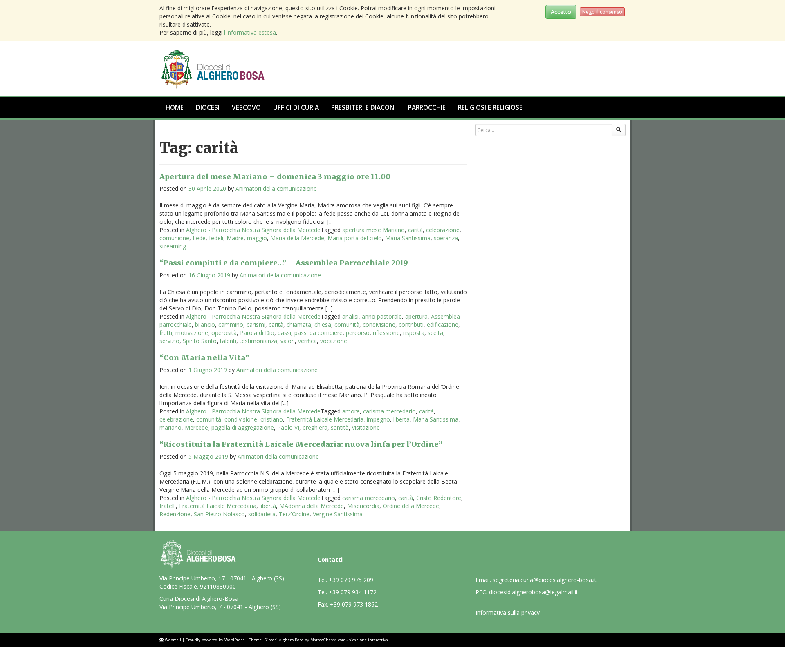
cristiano (271, 419)
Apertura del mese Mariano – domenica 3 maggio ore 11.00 (274, 176)
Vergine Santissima (338, 514)
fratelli (167, 506)
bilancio (205, 324)
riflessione (386, 333)
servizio (169, 341)
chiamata (299, 324)
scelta (435, 333)
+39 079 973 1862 (354, 604)
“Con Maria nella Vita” (204, 357)
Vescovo (246, 107)
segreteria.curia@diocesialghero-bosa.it (545, 580)
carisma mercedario (389, 411)
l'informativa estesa (250, 32)
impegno (378, 419)
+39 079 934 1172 (353, 592)
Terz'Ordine (294, 514)
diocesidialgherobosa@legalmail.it (533, 592)
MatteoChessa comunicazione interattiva (349, 640)
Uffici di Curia (296, 107)
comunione (174, 238)
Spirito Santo (200, 341)
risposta (413, 333)
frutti (165, 333)
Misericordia (363, 506)
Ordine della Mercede (411, 506)
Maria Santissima (408, 238)
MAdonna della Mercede (311, 506)
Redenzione (175, 514)
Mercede (196, 427)
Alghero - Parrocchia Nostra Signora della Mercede (253, 230)
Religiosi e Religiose (490, 107)
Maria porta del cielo (354, 238)
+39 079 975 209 (351, 580)
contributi (411, 324)
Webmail (173, 640)
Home (175, 107)
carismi (256, 324)
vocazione (333, 341)
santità (340, 427)
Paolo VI (288, 427)
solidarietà (262, 514)
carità (415, 230)
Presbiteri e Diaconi (363, 107)
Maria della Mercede (297, 238)
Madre (235, 238)
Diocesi (208, 107)
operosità (224, 333)
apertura (416, 316)
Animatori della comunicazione (276, 188)
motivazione (191, 333)
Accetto (561, 12)
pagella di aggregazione (242, 427)
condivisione (379, 324)
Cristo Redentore (438, 498)
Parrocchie (427, 107)
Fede (199, 238)
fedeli (216, 238)
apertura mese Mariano (373, 230)
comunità (346, 324)
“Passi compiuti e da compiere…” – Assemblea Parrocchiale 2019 (283, 263)
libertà (401, 419)
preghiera (315, 427)
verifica (307, 341)
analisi (350, 316)
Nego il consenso (602, 11)
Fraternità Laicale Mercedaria (324, 419)
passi (284, 333)
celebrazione (443, 230)
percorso (358, 333)
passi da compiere (318, 333)
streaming (172, 246)
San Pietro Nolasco (219, 514)
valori (287, 341)
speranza (446, 238)
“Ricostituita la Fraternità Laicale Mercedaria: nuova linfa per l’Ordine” (300, 444)
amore (351, 411)
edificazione (442, 324)
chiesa (322, 324)
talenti (228, 341)
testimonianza (258, 341)
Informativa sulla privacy (507, 612)
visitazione (366, 427)
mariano (170, 427)
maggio (257, 238)
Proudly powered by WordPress (215, 640)
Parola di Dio (257, 333)
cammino (230, 324)
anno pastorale (382, 316)
